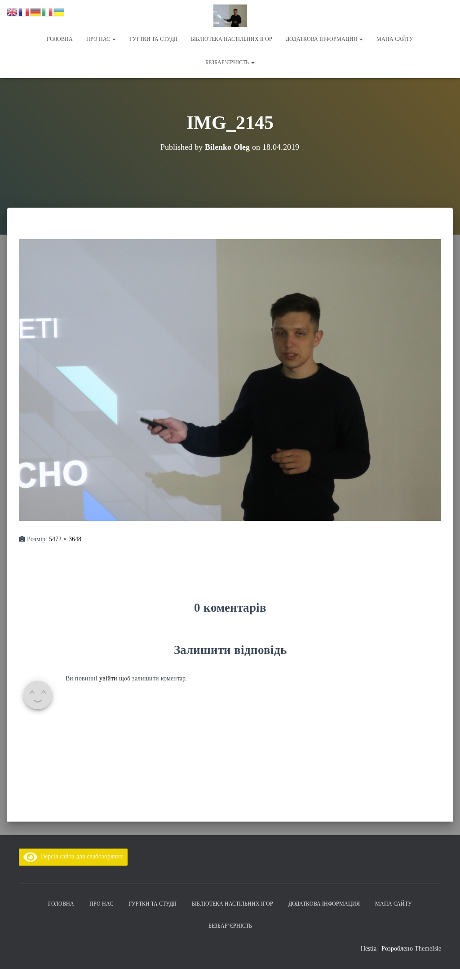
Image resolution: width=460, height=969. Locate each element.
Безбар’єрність (227, 62)
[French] (24, 11)
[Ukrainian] (59, 11)
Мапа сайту (394, 39)
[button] (113, 39)
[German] (36, 11)
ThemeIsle (428, 948)
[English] (12, 11)
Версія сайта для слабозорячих (80, 856)
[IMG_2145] (230, 379)
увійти (108, 678)
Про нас (98, 39)
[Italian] (47, 11)
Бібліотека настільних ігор (231, 39)
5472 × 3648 (65, 539)
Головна (60, 39)
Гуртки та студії (153, 39)
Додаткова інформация (322, 39)
